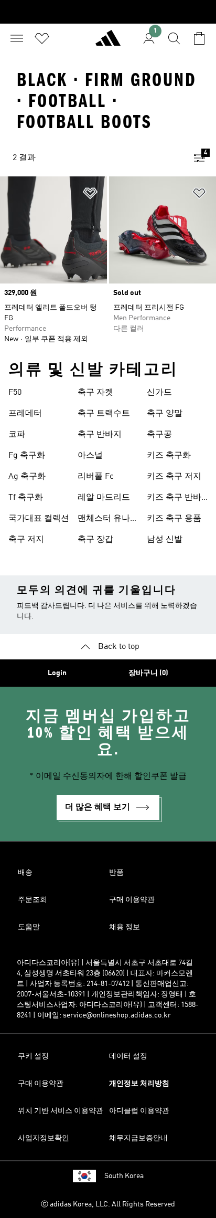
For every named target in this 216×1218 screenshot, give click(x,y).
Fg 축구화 (26, 456)
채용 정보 (124, 927)
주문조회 (32, 900)
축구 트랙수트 (104, 414)
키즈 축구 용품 (174, 518)
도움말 (29, 927)
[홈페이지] (108, 42)
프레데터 (25, 414)
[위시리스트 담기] (90, 195)
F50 (14, 392)
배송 (25, 872)
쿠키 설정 (33, 1056)
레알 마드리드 (104, 498)
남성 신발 (164, 540)
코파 (16, 434)
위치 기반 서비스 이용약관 (60, 1111)
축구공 (159, 434)
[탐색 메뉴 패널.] (16, 38)
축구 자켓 (95, 392)
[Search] (174, 38)
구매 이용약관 (132, 900)
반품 (116, 872)
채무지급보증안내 (138, 1138)
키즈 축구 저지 (174, 476)
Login (57, 673)
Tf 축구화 (25, 498)
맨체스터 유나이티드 (108, 519)
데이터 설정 (128, 1056)
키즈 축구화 (169, 456)
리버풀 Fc (96, 476)
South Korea (124, 1176)
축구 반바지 (100, 434)
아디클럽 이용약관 (139, 1111)
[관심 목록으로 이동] (42, 38)
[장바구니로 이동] (199, 38)
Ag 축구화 (27, 476)
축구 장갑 (95, 540)
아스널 (90, 456)
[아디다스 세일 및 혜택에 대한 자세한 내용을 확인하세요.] (108, 12)
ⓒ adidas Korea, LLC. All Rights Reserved (108, 1204)
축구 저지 (26, 540)
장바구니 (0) (148, 673)
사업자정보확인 (43, 1138)
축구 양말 (164, 414)
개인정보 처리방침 (139, 1083)
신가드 (159, 392)
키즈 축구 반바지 (174, 499)
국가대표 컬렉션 (38, 518)
